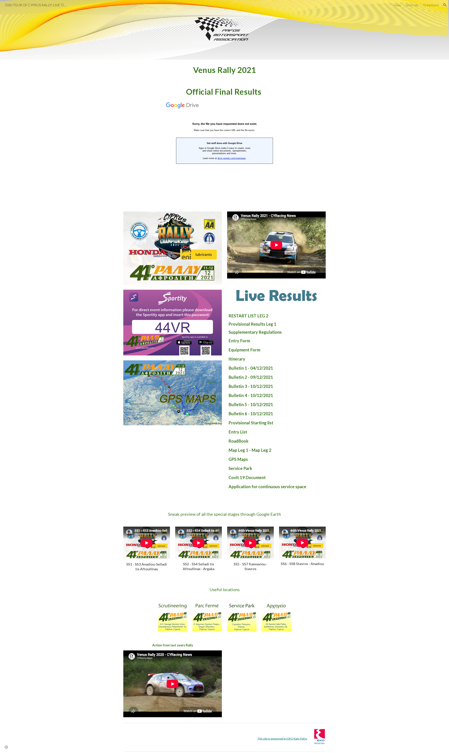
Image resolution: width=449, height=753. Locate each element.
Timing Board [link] (430, 5)
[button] (445, 5)
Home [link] (397, 5)
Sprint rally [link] (412, 5)
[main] (224, 70)
